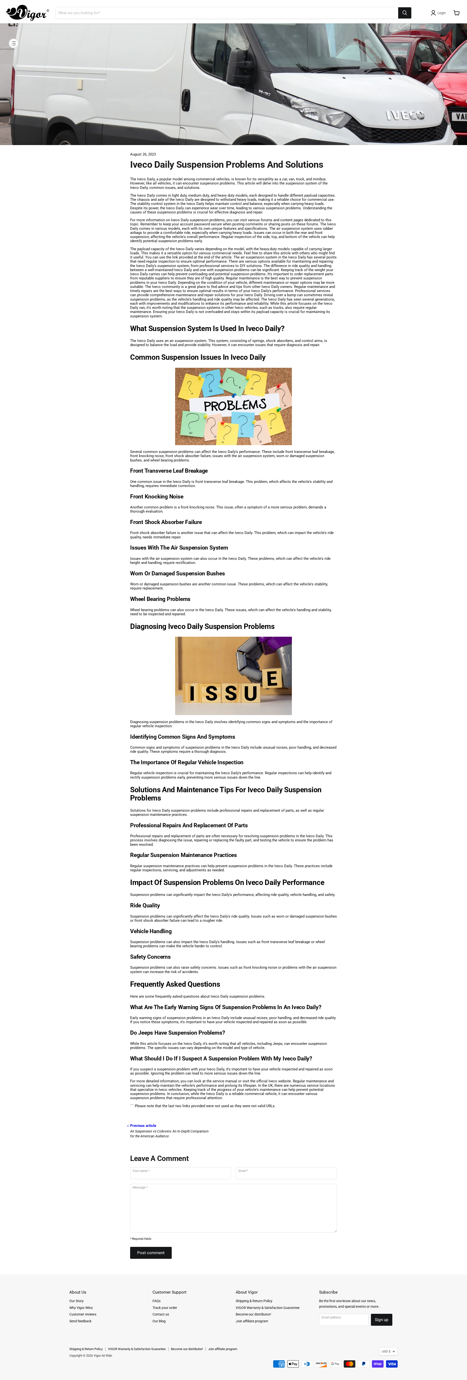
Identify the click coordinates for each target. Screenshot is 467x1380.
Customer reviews (82, 1314)
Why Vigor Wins (81, 1308)
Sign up (381, 1319)
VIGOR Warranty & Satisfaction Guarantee (267, 1308)
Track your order (165, 1308)
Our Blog (159, 1321)
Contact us (161, 1314)
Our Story (76, 1301)
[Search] (404, 12)
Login (442, 13)
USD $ (386, 1351)
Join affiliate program (252, 1321)
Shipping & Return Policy (254, 1301)
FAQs (157, 1301)
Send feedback (80, 1321)
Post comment (151, 1252)
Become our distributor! (253, 1314)
